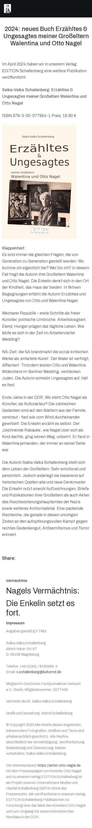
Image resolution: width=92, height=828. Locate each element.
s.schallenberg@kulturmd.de (39, 672)
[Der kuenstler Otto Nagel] (7, 8)
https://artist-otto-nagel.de (59, 765)
